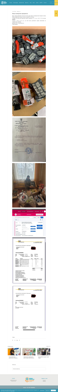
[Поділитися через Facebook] (12, 340)
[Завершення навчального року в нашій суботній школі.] (29, 351)
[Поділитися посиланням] (19, 340)
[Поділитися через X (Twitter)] (14, 340)
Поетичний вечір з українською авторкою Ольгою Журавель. (13, 357)
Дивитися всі (48, 346)
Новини (13, 337)
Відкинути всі (48, 390)
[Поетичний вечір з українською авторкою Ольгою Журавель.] (14, 351)
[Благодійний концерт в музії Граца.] (43, 351)
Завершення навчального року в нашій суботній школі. (29, 357)
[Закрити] (56, 390)
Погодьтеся (53, 390)
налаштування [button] (42, 390)
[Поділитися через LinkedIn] (17, 340)
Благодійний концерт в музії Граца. (43, 357)
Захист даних (12, 390)
